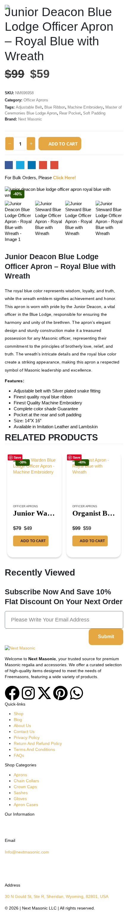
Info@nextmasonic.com (27, 852)
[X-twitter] (44, 693)
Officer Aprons (36, 100)
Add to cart (63, 144)
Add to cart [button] (33, 540)
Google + (43, 165)
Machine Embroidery (85, 107)
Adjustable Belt (29, 107)
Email (54, 165)
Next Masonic (30, 119)
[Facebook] (12, 693)
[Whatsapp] (76, 693)
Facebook (9, 165)
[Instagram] (28, 693)
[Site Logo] (21, 9)
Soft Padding (94, 113)
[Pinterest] (60, 693)
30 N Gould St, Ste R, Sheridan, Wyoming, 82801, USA (56, 896)
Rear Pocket (70, 113)
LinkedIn (32, 165)
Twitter (20, 165)
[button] (118, 9)
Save (17, 457)
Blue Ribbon (54, 107)
